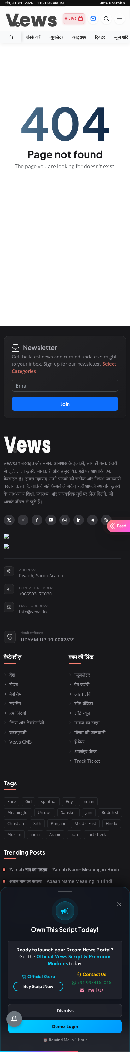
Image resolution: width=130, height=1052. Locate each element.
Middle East (85, 823)
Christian (15, 823)
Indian (88, 801)
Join (65, 404)
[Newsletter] (93, 18)
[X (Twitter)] (9, 520)
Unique (44, 812)
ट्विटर (100, 37)
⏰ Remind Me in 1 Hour (65, 1040)
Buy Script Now (38, 986)
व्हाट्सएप (79, 37)
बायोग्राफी (17, 732)
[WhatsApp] (64, 520)
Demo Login (65, 1026)
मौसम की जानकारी (89, 732)
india (35, 834)
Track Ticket (87, 761)
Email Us (94, 990)
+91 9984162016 (94, 982)
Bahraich (112, 3)
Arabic (55, 834)
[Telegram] (92, 520)
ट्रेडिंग (15, 703)
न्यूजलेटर (56, 37)
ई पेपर (79, 742)
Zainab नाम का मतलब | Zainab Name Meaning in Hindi (64, 869)
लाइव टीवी (82, 694)
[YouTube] (50, 520)
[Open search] (106, 18)
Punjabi (58, 823)
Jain (89, 812)
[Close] (119, 904)
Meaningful (17, 812)
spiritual (48, 801)
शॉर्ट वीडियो (83, 703)
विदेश (13, 684)
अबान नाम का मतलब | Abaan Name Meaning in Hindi (60, 881)
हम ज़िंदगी (17, 713)
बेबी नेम (15, 694)
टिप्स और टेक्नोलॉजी (26, 722)
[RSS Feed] (106, 520)
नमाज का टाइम (87, 722)
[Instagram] (23, 520)
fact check (96, 834)
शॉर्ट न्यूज (82, 713)
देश (12, 675)
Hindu (111, 823)
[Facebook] (37, 520)
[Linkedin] (78, 520)
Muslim (14, 834)
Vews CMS (20, 742)
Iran (74, 834)
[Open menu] (119, 18)
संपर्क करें (33, 37)
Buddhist (110, 812)
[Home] (11, 37)
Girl (28, 801)
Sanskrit (68, 812)
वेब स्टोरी (81, 684)
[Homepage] (31, 18)
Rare (11, 801)
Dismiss (65, 1011)
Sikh (37, 823)
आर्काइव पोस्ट (85, 751)
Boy (69, 801)
